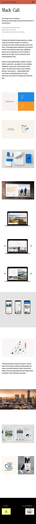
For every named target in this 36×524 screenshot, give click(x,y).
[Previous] (5, 246)
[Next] (31, 246)
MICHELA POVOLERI (9, 2)
